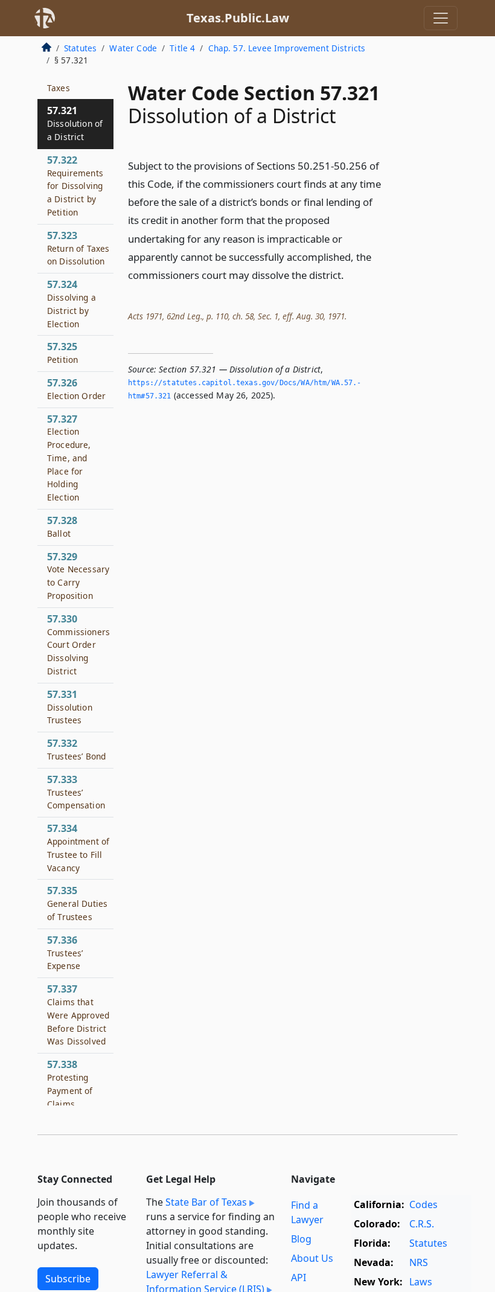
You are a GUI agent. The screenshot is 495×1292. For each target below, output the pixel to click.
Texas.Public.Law (238, 18)
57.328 (62, 526)
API (298, 1277)
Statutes (80, 48)
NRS (418, 1262)
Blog (301, 1239)
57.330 (78, 644)
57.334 (78, 847)
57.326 (76, 388)
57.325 (62, 352)
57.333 (76, 792)
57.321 (75, 123)
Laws (420, 1281)
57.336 (65, 952)
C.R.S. (421, 1223)
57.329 (78, 575)
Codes (423, 1204)
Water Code (133, 48)
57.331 (69, 707)
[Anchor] (351, 274)
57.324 (71, 303)
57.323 (78, 248)
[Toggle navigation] (441, 18)
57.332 (76, 749)
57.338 (76, 1103)
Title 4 (182, 48)
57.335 (77, 903)
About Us (312, 1258)
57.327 (69, 458)
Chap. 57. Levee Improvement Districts (287, 48)
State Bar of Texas (206, 1202)
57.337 (78, 1014)
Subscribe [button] (68, 1278)
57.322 (75, 185)
